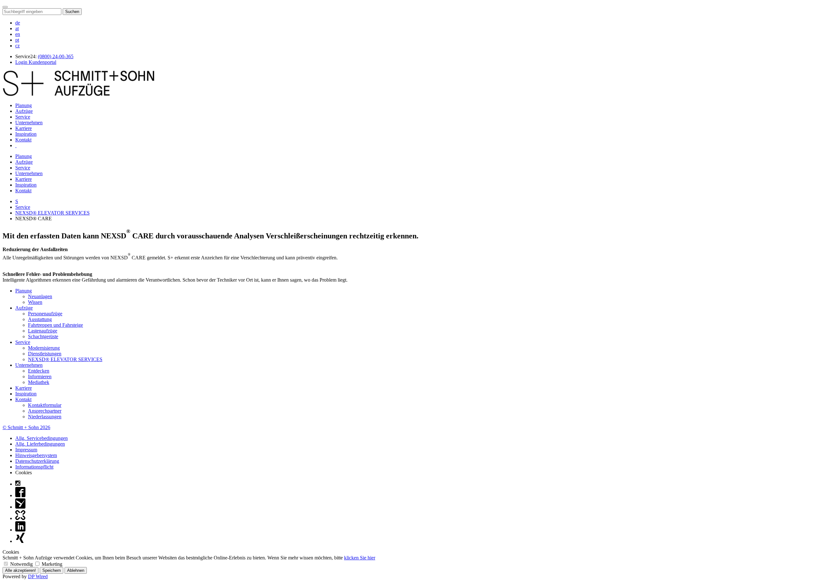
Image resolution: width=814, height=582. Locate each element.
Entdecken (38, 370)
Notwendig (21, 564)
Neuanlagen (40, 296)
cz (17, 45)
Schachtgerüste (43, 336)
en (17, 34)
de (17, 22)
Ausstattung (40, 319)
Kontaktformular (44, 405)
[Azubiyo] (20, 507)
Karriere (23, 128)
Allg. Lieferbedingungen (40, 444)
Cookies (23, 472)
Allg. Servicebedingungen (41, 438)
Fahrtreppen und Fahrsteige (55, 325)
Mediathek (38, 382)
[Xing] (20, 541)
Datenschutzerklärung (37, 461)
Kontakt (23, 139)
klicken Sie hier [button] (359, 557)
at (17, 28)
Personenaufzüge (45, 313)
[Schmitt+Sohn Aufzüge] (79, 94)
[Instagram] (17, 484)
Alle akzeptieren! (20, 570)
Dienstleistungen (44, 353)
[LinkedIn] (20, 529)
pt (17, 40)
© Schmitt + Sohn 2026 (26, 427)
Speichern (51, 570)
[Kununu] (20, 518)
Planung (23, 105)
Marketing (51, 564)
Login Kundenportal (35, 62)
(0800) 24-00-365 (55, 56)
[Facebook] (20, 495)
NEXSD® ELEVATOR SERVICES (52, 213)
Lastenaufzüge (42, 330)
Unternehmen (29, 122)
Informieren (40, 376)
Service (22, 117)
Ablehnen (75, 570)
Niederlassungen (44, 416)
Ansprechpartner (44, 411)
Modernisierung (44, 348)
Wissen (35, 302)
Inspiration (26, 134)
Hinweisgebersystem (36, 455)
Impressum (26, 449)
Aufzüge (24, 111)
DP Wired (38, 576)
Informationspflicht (34, 466)
